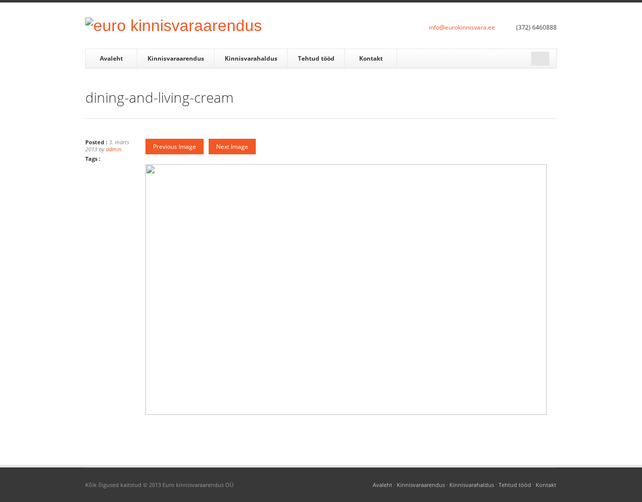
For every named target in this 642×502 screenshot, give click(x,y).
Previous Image (174, 146)
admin (113, 149)
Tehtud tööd (316, 58)
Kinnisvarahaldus (251, 58)
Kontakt (371, 58)
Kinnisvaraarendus (175, 58)
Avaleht (111, 58)
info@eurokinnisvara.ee (462, 27)
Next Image (232, 146)
